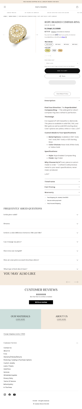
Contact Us (8, 348)
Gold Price (7, 369)
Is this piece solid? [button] (10, 214)
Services (6, 372)
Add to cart (62, 71)
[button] (5, 7)
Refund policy (8, 384)
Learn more (20, 319)
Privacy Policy (8, 378)
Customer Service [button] (10, 343)
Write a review (41, 302)
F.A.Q (5, 354)
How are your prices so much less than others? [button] (21, 260)
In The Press (8, 387)
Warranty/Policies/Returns (13, 357)
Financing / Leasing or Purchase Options (18, 360)
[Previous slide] (4, 35)
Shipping (53, 32)
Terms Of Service (10, 381)
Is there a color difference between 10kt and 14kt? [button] (23, 233)
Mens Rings (12, 16)
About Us (7, 351)
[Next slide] (37, 35)
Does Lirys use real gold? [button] (13, 251)
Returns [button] (7, 223)
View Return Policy (62, 94)
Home (5, 16)
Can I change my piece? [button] (13, 242)
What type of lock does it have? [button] (15, 269)
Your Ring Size (50, 60)
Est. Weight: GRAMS (53, 28)
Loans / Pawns (9, 366)
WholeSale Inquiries (10, 375)
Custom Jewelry (9, 363)
